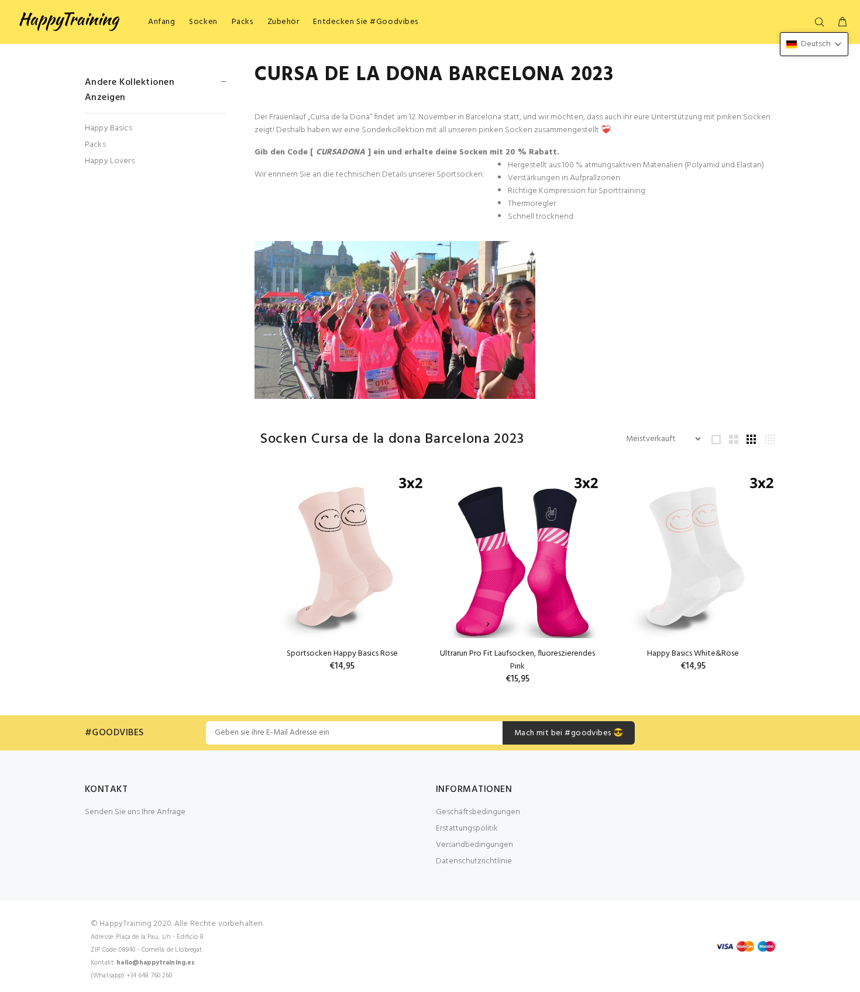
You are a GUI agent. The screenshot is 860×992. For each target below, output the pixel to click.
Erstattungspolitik (467, 828)
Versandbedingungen (474, 845)
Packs (95, 144)
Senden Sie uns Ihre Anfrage (135, 812)
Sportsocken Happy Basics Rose (342, 653)
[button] (814, 44)
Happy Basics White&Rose (693, 653)
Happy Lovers (110, 160)
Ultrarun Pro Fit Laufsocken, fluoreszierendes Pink (517, 660)
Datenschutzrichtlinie (474, 861)
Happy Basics (108, 128)
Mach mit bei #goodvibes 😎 (569, 733)
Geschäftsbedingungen (478, 812)
